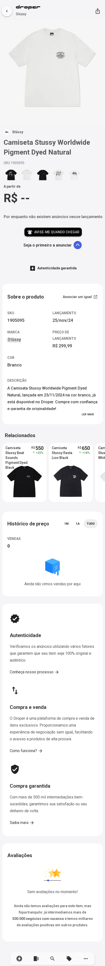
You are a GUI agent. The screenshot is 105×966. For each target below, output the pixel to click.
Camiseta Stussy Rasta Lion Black (62, 453)
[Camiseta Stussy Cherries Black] (11, 174)
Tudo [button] (91, 523)
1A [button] (78, 523)
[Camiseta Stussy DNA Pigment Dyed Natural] (58, 174)
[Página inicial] (28, 8)
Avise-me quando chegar (53, 232)
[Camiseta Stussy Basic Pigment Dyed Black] (42, 174)
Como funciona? (26, 750)
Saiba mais (22, 822)
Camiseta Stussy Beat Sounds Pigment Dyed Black (16, 453)
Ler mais (88, 414)
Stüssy (21, 14)
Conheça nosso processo (34, 672)
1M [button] (66, 523)
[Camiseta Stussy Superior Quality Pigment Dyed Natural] (27, 174)
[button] (19, 958)
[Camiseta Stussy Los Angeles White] (74, 174)
